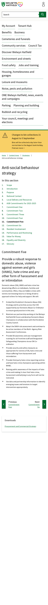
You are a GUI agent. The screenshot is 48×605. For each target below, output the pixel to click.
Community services (14, 45)
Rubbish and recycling (14, 112)
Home (4, 155)
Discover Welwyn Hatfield (16, 52)
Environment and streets (16, 58)
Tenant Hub (25, 26)
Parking (6, 105)
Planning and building (26, 105)
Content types (14, 155)
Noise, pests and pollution (17, 88)
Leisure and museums (14, 82)
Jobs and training (28, 65)
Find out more (17, 148)
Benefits (7, 32)
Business (19, 32)
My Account (8, 26)
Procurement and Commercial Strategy (20, 426)
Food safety (9, 65)
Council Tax (35, 45)
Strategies (26, 155)
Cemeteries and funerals (16, 39)
